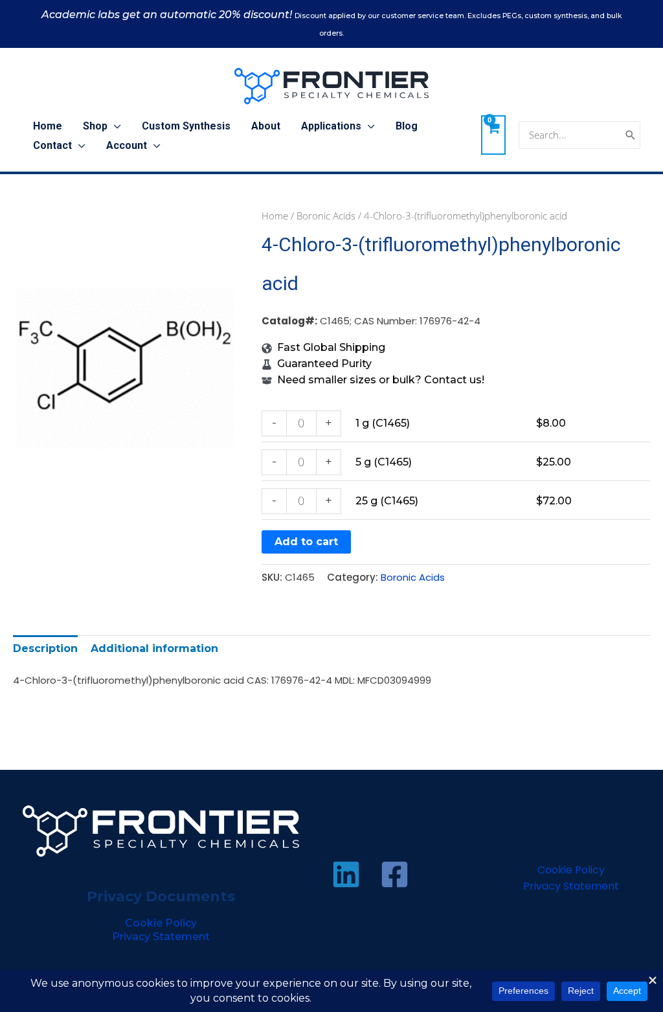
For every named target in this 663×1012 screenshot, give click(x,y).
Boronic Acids (326, 215)
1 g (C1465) (382, 423)
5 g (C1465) (383, 462)
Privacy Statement (161, 936)
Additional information (154, 648)
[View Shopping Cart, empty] (493, 134)
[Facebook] (394, 874)
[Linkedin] (346, 874)
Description (45, 648)
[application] (114, 126)
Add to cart (306, 541)
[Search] (631, 135)
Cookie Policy (161, 923)
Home (275, 215)
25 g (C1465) (386, 501)
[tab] (45, 648)
